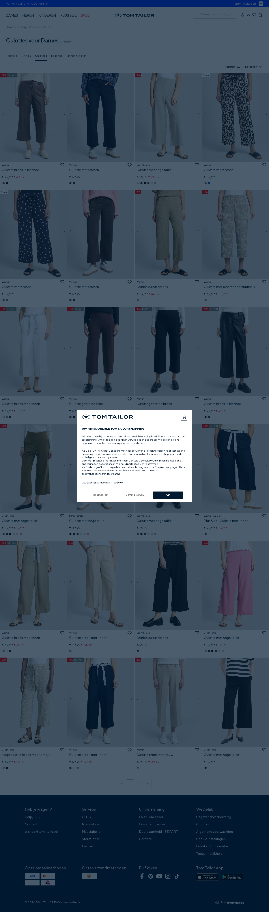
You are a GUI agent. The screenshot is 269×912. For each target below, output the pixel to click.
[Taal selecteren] (184, 417)
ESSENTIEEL (101, 495)
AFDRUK (118, 482)
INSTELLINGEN (134, 495)
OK (168, 495)
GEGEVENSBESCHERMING (96, 482)
